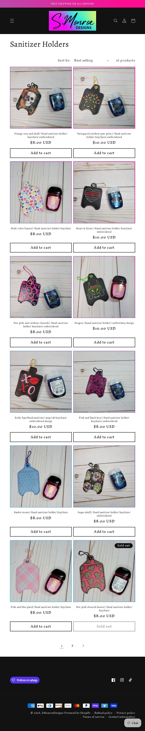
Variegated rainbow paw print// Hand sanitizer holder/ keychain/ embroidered (104, 135)
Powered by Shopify (77, 713)
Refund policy (103, 713)
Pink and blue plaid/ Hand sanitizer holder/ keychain (41, 607)
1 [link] (62, 645)
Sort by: (64, 60)
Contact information (122, 717)
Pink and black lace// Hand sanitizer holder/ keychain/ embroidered (104, 419)
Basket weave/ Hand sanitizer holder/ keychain (41, 512)
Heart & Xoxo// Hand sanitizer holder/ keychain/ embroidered (104, 230)
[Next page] (83, 645)
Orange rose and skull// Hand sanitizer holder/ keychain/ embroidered (40, 135)
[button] (12, 20)
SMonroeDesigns (52, 713)
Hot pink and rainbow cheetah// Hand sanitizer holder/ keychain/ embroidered (41, 324)
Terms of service (93, 717)
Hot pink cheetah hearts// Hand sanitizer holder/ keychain (104, 608)
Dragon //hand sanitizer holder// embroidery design (104, 323)
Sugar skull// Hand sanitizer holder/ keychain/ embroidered (104, 514)
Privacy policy (125, 713)
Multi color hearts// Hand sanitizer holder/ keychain (41, 228)
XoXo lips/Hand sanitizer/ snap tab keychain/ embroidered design (41, 419)
